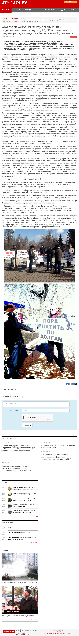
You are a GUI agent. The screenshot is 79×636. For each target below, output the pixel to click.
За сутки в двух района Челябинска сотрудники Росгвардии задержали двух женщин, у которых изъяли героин (18, 447)
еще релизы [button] (34, 543)
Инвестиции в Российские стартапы (19, 532)
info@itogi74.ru (25, 634)
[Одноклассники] (70, 384)
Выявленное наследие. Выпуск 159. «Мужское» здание (24, 505)
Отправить (27, 425)
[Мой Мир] (73, 384)
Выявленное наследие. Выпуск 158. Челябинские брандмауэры (24, 511)
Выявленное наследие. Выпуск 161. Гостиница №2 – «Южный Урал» (24, 494)
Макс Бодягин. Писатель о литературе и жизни (18, 616)
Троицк (27, 10)
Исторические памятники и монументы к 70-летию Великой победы (22, 538)
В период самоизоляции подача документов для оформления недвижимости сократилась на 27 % (56, 457)
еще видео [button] (34, 619)
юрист (10, 527)
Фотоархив (50, 10)
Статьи (17, 10)
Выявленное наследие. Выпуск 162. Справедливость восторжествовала (25, 488)
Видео (62, 10)
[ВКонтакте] (67, 384)
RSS (66, 2)
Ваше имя (14, 410)
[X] (76, 384)
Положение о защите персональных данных (58, 633)
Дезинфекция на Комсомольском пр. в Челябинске (19, 582)
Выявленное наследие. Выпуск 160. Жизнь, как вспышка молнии (24, 499)
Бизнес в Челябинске (58, 632)
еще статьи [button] (34, 516)
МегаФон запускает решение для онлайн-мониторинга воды (58, 446)
